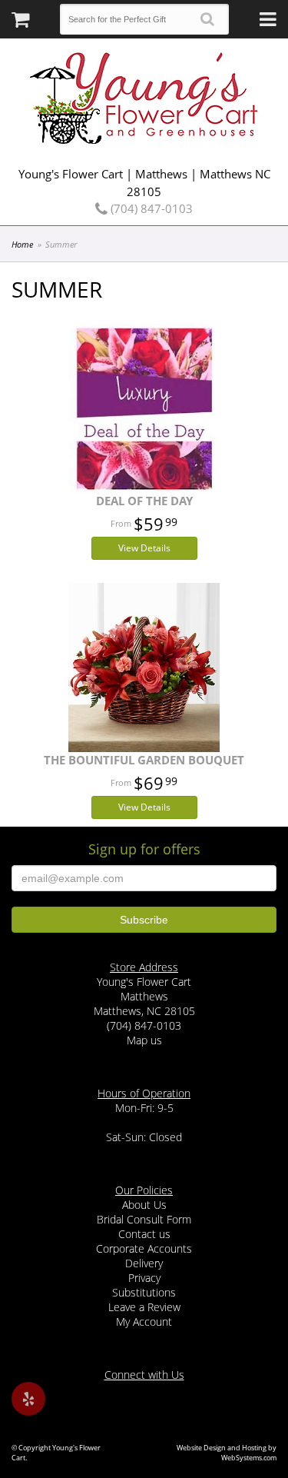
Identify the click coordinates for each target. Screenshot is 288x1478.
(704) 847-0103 (150, 208)
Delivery (144, 1263)
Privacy (144, 1277)
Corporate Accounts (144, 1248)
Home (22, 244)
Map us (144, 1040)
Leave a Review (144, 1307)
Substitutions (144, 1292)
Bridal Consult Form (144, 1219)
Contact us (144, 1234)
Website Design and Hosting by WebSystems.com (226, 1453)
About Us (144, 1204)
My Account (144, 1321)
